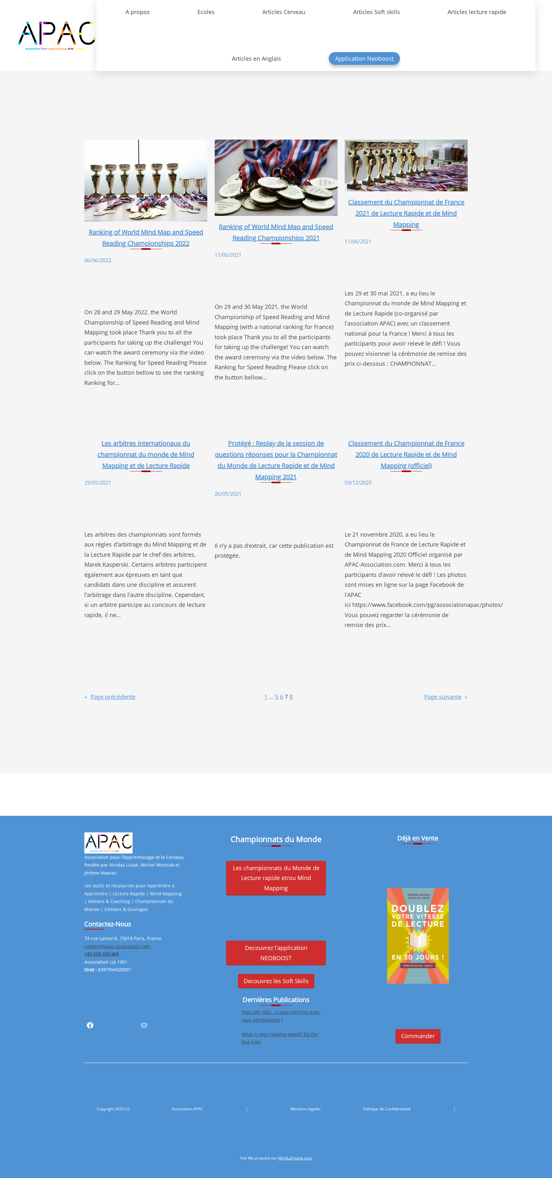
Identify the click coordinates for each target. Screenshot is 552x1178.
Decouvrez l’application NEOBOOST (276, 953)
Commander (418, 1036)
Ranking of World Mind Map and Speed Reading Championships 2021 (276, 232)
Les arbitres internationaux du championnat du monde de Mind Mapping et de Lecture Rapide (145, 454)
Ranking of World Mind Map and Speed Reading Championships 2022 (146, 238)
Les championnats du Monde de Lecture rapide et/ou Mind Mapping (276, 878)
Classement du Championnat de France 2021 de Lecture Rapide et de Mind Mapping (406, 213)
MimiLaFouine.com (295, 1158)
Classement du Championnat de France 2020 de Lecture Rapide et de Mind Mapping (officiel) (406, 454)
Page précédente (109, 696)
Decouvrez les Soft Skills (276, 981)
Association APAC (187, 1109)
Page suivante (446, 696)
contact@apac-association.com (117, 946)
